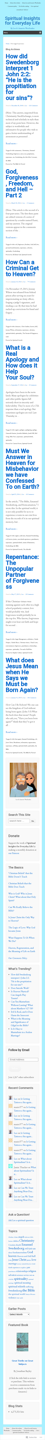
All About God (17, 255)
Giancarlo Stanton (11, 433)
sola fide (11, 1279)
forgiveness (17, 154)
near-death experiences (24, 539)
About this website (15, 3)
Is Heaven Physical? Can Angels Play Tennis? (20, 995)
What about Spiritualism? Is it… (25, 1171)
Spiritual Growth (27, 255)
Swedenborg (18, 157)
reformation (18, 330)
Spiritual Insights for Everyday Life (22, 21)
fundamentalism (20, 1252)
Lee (26, 106)
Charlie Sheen (15, 642)
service (26, 1275)
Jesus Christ (9, 742)
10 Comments (30, 494)
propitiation (30, 154)
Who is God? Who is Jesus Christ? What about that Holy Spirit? (22, 897)
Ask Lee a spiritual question (21, 1220)
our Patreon (13, 853)
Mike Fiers (13, 437)
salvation (29, 248)
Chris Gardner (25, 326)
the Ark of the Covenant (30, 157)
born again (18, 739)
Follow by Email (18, 1050)
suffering (30, 1286)
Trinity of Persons (30, 1294)
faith (30, 1248)
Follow (15, 1068)
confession (22, 536)
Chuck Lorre (34, 642)
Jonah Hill (31, 433)
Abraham (11, 1237)
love (37, 244)
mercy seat (23, 154)
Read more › (11, 143)
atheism (27, 1237)
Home (6, 3)
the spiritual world (16, 1294)
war (17, 1298)
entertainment (10, 646)
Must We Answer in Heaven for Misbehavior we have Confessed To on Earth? (22, 469)
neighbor (23, 1268)
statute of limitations (28, 543)
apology (34, 430)
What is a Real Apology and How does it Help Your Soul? (22, 362)
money (19, 1264)
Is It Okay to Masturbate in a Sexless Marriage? (21, 1032)
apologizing (28, 430)
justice (15, 539)
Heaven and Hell (24, 1256)
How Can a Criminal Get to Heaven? (22, 268)
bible (31, 1237)
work (7, 337)
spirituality (9, 251)
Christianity (25, 150)
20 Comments (30, 594)
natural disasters (27, 1264)
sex (31, 1275)
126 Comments (33, 106)
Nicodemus (17, 742)
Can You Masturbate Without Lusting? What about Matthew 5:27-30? (22, 1005)
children (16, 1241)
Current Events (17, 443)
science (20, 1275)
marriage (12, 1263)
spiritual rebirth (10, 333)
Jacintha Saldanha (22, 433)
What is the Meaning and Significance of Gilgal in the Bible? (20, 1022)
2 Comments (30, 203)
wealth (21, 1298)
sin (13, 157)
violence (12, 1297)
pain (28, 1267)
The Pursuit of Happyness (30, 333)
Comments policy (12, 6)
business (10, 1241)
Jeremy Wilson (10, 330)
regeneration (32, 742)
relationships (33, 646)
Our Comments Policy (17, 958)
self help (15, 746)
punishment (35, 539)
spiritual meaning (22, 1282)
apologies (21, 430)
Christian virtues (24, 642)
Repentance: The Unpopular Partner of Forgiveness (22, 571)
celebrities (30, 639)
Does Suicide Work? (20, 988)
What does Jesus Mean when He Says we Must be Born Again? (22, 675)
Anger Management (20, 639)
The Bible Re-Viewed (19, 164)
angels (17, 430)
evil (16, 244)
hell (35, 244)
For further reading (24, 6)
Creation (11, 1245)
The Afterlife (27, 549)
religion (32, 1271)
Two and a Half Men (26, 649)
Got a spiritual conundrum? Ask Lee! (26, 1431)
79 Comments (31, 282)
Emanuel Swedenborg (32, 536)
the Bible (8, 161)
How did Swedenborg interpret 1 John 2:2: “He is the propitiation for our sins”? (22, 77)
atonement (18, 150)
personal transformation (12, 248)
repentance (9, 157)
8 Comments (32, 385)
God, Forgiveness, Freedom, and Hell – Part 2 (22, 183)
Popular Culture (17, 653)
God (31, 244)
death (18, 1244)
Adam (16, 1237)
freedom (27, 244)
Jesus (10, 1260)
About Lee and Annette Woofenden (31, 3)
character (17, 326)
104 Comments (31, 698)
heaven (32, 326)
